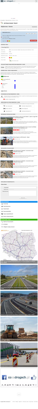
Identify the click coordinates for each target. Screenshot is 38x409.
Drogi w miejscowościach (8, 216)
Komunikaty (36, 401)
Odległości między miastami (8, 226)
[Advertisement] (19, 11)
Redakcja (16, 401)
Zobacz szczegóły (33, 40)
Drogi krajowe (6, 208)
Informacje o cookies (26, 401)
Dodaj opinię (23, 197)
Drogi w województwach (8, 213)
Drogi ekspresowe (6, 206)
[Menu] (1, 1)
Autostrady (5, 203)
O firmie (13, 401)
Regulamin (20, 401)
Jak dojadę (5, 224)
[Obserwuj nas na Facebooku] (19, 386)
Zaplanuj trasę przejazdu (8, 221)
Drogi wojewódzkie (7, 211)
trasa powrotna (34, 26)
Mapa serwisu (31, 401)
